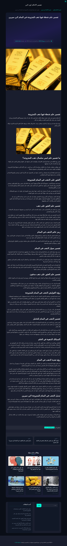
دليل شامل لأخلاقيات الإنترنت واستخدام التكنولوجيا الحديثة (22, 509)
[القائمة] (65, 1)
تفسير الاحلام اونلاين (57, 9)
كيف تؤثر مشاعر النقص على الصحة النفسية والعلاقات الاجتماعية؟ (17, 469)
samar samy (18, 41)
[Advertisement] (33, 29)
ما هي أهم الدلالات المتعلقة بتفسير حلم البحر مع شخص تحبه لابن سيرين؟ (17, 489)
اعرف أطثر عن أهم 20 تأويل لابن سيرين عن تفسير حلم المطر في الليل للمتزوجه (51, 489)
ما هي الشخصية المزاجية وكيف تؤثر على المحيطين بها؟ (22, 514)
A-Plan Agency (18, 542)
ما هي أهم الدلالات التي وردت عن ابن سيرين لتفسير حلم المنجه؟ (34, 489)
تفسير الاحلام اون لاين (33, 5)
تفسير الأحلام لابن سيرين (46, 9)
